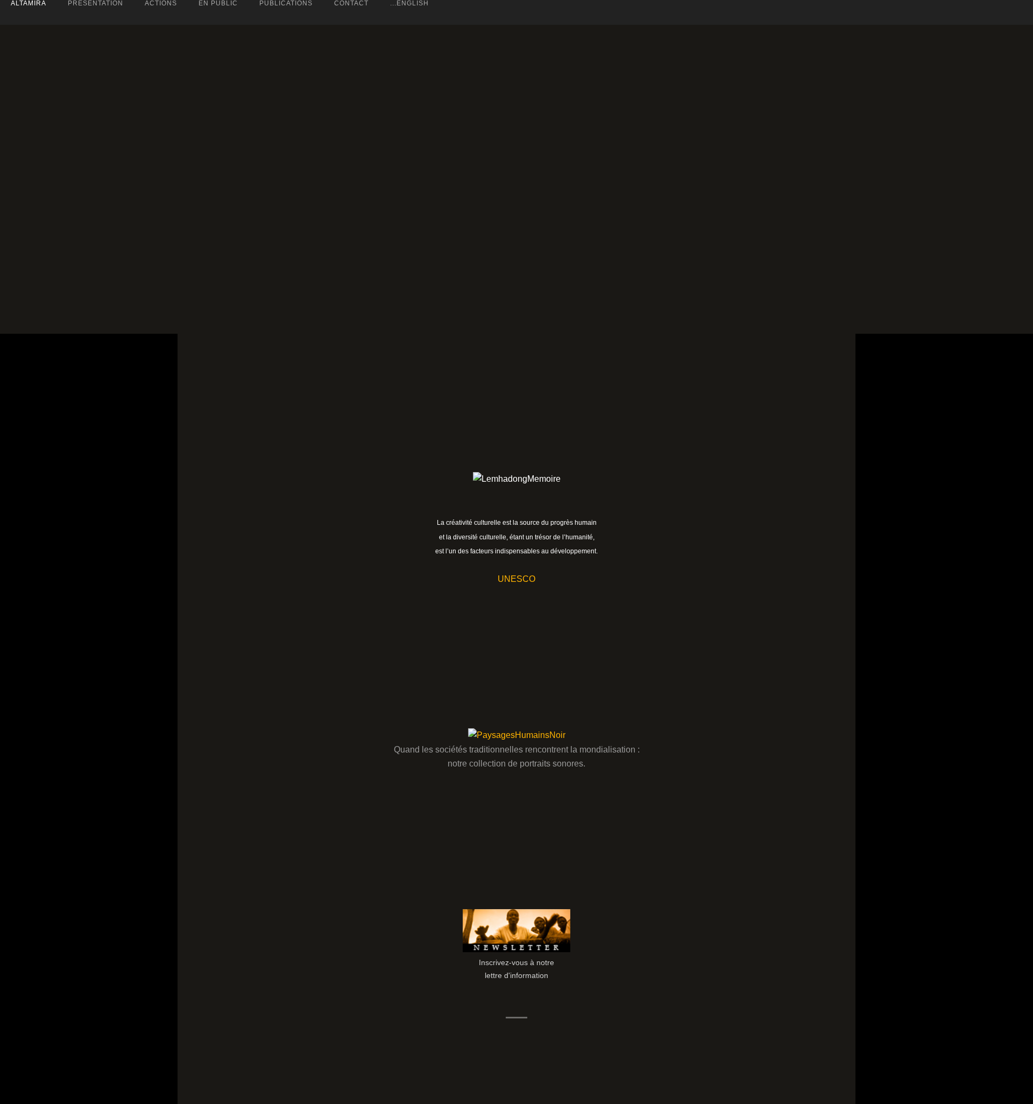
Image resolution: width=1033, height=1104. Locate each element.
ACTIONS (161, 3)
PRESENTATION (95, 3)
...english (409, 3)
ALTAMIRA (28, 3)
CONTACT (351, 3)
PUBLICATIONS (286, 3)
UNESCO (516, 578)
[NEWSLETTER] (516, 949)
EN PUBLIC (218, 3)
